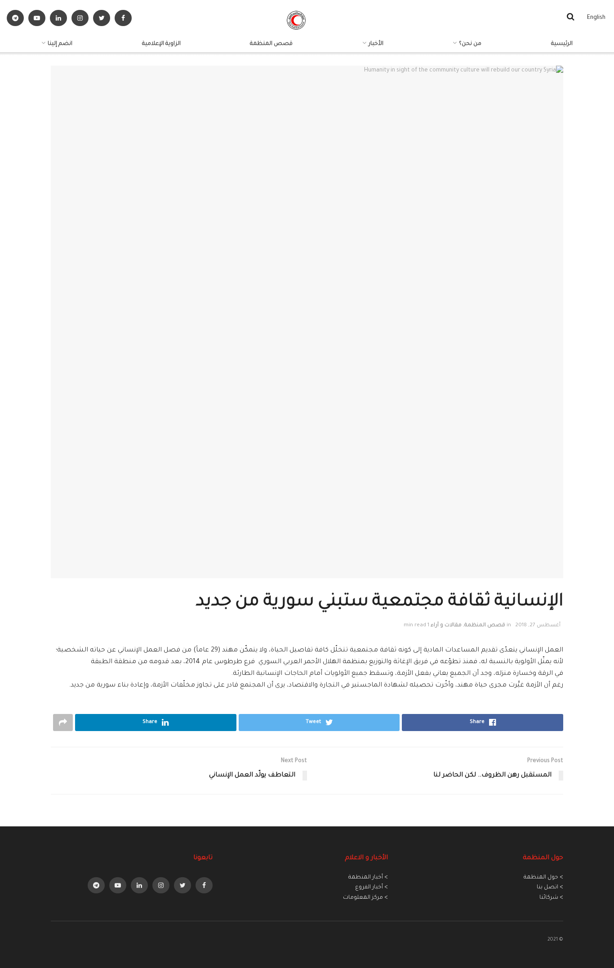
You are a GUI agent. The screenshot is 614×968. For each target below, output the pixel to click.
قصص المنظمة (271, 44)
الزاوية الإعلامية (161, 44)
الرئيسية (562, 44)
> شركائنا (551, 898)
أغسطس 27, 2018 (538, 626)
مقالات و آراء (446, 626)
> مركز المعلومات (365, 898)
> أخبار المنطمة (368, 877)
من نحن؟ (470, 44)
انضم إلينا (60, 44)
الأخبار (376, 44)
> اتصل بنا (550, 887)
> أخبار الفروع (371, 887)
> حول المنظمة (543, 877)
